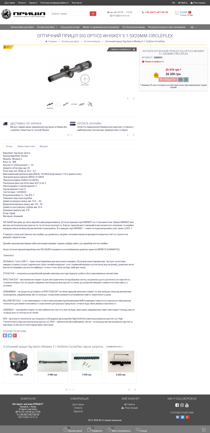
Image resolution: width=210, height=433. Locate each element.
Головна (52, 41)
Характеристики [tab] (26, 146)
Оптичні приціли (92, 41)
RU (173, 3)
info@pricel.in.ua (121, 15)
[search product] (93, 13)
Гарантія (78, 411)
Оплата (22, 3)
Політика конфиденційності (54, 3)
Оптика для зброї (46, 27)
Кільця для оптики (70, 27)
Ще (192, 27)
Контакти (77, 3)
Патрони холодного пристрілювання (166, 27)
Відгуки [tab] (44, 146)
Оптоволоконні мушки (133, 27)
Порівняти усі (113, 347)
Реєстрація (199, 3)
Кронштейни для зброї (22, 27)
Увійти (183, 3)
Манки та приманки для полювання (101, 27)
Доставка (10, 3)
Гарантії (33, 3)
